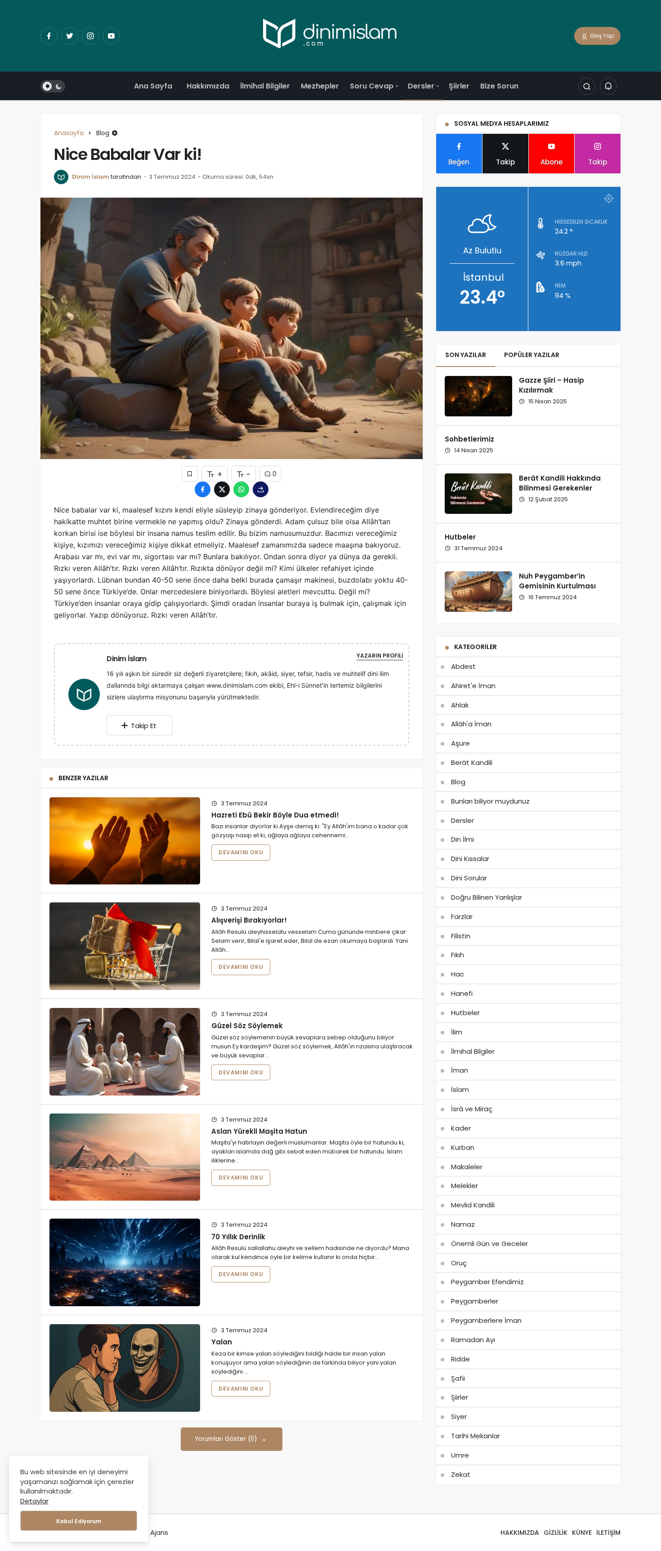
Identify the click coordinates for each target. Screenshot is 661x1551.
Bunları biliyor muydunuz (490, 801)
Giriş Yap (601, 36)
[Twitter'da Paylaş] (222, 489)
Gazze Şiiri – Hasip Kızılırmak (551, 385)
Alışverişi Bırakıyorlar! (249, 920)
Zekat (460, 1474)
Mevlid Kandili (473, 1205)
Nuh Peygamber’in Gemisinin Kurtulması (557, 581)
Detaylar (34, 1501)
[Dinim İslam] (87, 693)
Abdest (463, 666)
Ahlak (460, 705)
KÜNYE (582, 1532)
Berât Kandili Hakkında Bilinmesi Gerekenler (560, 483)
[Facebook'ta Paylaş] (202, 489)
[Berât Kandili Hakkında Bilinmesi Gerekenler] (478, 493)
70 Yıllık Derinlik (238, 1236)
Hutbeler (460, 537)
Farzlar (462, 916)
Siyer (459, 1416)
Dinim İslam (90, 176)
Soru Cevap (371, 86)
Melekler (464, 1185)
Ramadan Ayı (473, 1339)
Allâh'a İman (471, 724)
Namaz (463, 1224)
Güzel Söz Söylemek (247, 1025)
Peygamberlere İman (486, 1320)
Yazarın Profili (380, 655)
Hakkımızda (208, 86)
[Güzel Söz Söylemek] (124, 1052)
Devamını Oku (241, 852)
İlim (456, 1032)
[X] (69, 35)
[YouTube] (111, 35)
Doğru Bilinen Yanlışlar (486, 897)
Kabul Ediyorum (78, 1521)
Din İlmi (462, 839)
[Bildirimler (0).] (608, 86)
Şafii (458, 1378)
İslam (460, 1089)
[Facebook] (49, 35)
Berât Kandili (471, 762)
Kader (461, 1128)
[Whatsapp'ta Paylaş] (241, 489)
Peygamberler (474, 1301)
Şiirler (459, 86)
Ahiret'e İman (473, 685)
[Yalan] (124, 1368)
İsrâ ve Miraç (471, 1109)
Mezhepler (320, 86)
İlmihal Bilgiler (265, 86)
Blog (458, 782)
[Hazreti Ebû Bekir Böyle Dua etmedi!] (124, 841)
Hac (457, 974)
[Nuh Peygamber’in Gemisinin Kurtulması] (478, 591)
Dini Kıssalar (470, 858)
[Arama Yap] (586, 86)
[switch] (52, 86)
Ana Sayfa (153, 86)
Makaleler (466, 1166)
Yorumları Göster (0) (227, 1439)
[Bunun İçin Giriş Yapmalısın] (190, 474)
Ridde (460, 1359)
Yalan (221, 1342)
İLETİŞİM (608, 1532)
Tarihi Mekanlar (475, 1436)
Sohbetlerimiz (469, 439)
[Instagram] (90, 35)
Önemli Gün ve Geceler (489, 1243)
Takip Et (143, 725)
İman (459, 1070)
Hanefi (462, 993)
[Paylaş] (260, 489)
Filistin (460, 936)
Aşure (460, 743)
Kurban (462, 1147)
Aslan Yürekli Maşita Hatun (259, 1131)
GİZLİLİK (555, 1532)
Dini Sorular (469, 878)
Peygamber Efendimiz (487, 1281)
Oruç (459, 1263)
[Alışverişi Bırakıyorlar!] (124, 946)
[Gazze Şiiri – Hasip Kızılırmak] (478, 396)
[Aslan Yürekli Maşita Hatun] (124, 1157)
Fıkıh (457, 954)
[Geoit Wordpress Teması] (330, 35)
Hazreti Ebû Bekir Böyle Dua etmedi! (275, 815)
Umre (460, 1455)
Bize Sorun (499, 86)
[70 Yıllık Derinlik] (124, 1262)
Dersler (421, 86)
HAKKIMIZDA (519, 1532)
